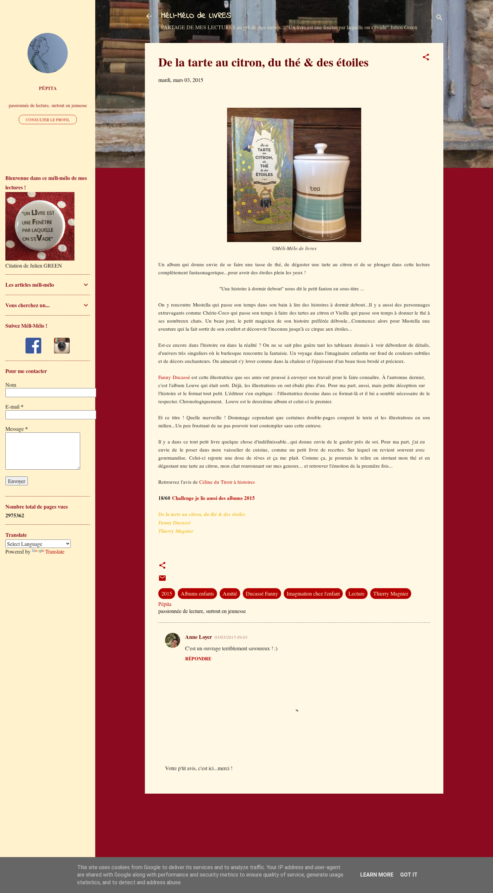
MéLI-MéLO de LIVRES (196, 16)
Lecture (356, 593)
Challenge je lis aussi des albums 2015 (213, 498)
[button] (426, 58)
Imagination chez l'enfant (313, 593)
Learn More (376, 875)
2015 (166, 593)
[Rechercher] (439, 18)
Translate (54, 551)
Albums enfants (197, 593)
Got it (409, 875)
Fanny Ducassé (174, 377)
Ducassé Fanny (262, 593)
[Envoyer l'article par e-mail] (162, 579)
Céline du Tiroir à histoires (226, 481)
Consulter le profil (48, 119)
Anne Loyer (198, 637)
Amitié (230, 593)
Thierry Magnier (390, 593)
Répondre (198, 658)
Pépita (48, 88)
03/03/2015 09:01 (231, 637)
